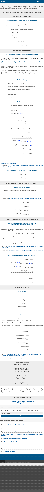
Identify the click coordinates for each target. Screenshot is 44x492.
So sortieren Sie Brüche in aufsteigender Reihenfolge (15, 438)
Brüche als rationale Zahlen (9, 451)
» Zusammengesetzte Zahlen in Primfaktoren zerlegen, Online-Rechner (25, 198)
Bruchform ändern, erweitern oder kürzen (12, 427)
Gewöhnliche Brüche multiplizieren (11, 448)
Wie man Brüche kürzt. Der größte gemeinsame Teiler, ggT (16, 431)
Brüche (3, 1)
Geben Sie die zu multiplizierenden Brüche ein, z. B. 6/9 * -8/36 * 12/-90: (19, 410)
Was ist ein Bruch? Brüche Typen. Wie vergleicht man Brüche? (17, 424)
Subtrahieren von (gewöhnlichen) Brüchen (12, 444)
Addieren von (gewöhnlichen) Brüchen (11, 441)
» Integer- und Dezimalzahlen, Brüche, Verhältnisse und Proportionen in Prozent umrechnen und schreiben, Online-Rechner (22, 355)
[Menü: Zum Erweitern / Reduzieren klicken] (38, 1)
